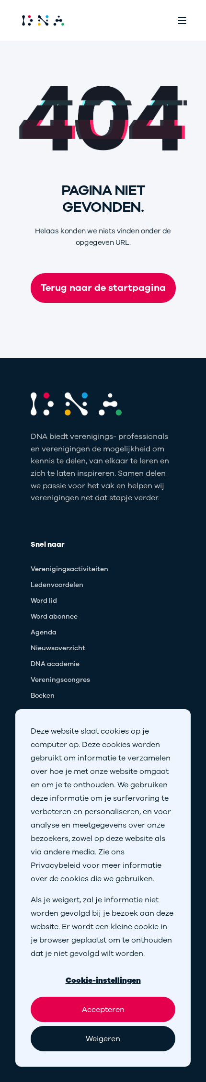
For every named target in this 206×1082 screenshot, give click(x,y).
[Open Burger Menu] (182, 20)
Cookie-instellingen (103, 980)
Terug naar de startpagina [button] (103, 287)
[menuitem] (69, 569)
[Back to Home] (43, 20)
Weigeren (103, 1039)
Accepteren (103, 1009)
